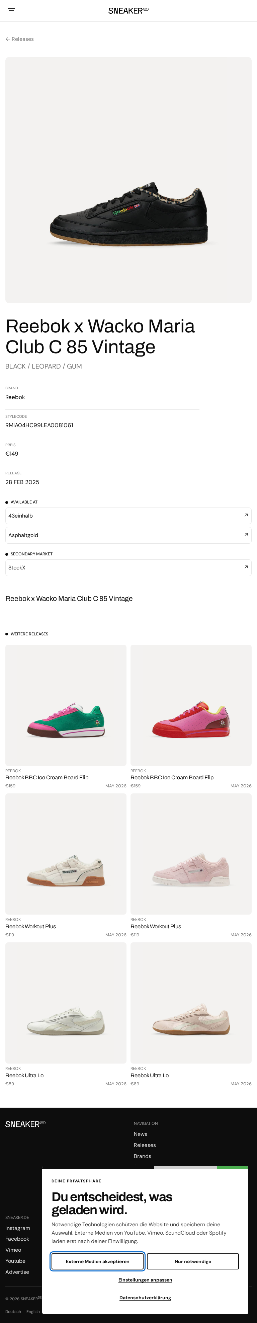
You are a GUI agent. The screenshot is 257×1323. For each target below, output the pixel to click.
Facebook (17, 1238)
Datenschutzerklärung (145, 1298)
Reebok (15, 397)
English (33, 1311)
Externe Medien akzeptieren (98, 1261)
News (140, 1134)
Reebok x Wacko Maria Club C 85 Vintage (69, 598)
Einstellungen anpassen (145, 1280)
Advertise (17, 1271)
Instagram (17, 1228)
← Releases (19, 39)
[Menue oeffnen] (11, 11)
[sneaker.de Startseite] (128, 11)
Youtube (15, 1260)
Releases (145, 1145)
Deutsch (13, 1311)
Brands (142, 1156)
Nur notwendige (193, 1261)
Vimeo (13, 1249)
